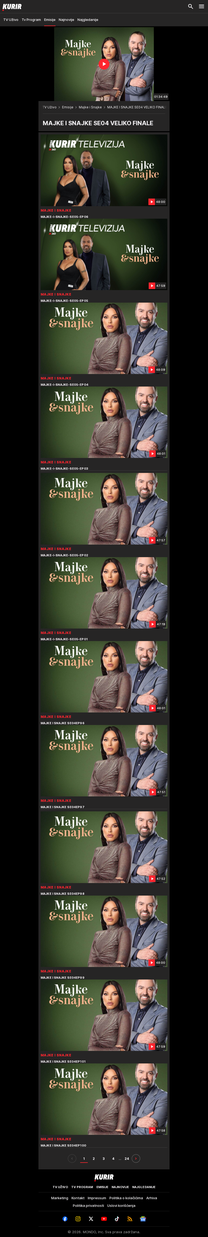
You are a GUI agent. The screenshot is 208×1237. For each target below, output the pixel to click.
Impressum (97, 1198)
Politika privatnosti (88, 1205)
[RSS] (130, 1218)
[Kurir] (11, 6)
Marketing (59, 1198)
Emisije (67, 107)
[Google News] (143, 1218)
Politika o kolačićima (126, 1198)
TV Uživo (50, 107)
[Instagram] (78, 1218)
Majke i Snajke (90, 107)
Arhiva (151, 1198)
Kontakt (78, 1198)
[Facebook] (65, 1218)
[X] (91, 1218)
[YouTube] (104, 1218)
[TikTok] (117, 1218)
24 (127, 1159)
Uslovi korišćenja (121, 1205)
